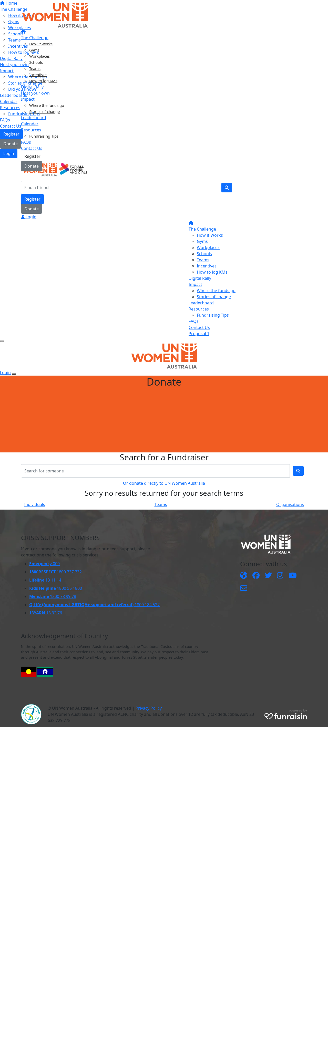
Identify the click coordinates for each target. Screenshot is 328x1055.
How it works (41, 43)
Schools (36, 62)
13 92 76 (45, 613)
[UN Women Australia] (243, 576)
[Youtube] (293, 576)
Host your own (35, 93)
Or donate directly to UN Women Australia (164, 483)
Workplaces (39, 56)
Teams (34, 68)
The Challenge (34, 37)
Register (32, 156)
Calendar (29, 124)
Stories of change (44, 111)
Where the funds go (46, 105)
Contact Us (31, 148)
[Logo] (55, 15)
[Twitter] (268, 576)
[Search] (226, 187)
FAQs (26, 142)
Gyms (34, 50)
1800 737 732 (55, 572)
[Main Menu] (2, 341)
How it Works (210, 235)
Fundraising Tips (43, 136)
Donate (31, 166)
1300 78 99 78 (52, 596)
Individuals (34, 504)
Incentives (38, 74)
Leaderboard (33, 117)
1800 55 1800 (55, 588)
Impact (28, 99)
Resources (31, 130)
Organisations (290, 504)
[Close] (14, 374)
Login (30, 217)
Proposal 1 (199, 333)
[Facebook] (256, 576)
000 (44, 563)
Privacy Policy (149, 708)
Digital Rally (32, 87)
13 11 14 (45, 580)
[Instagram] (280, 576)
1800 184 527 (94, 604)
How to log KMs (43, 80)
